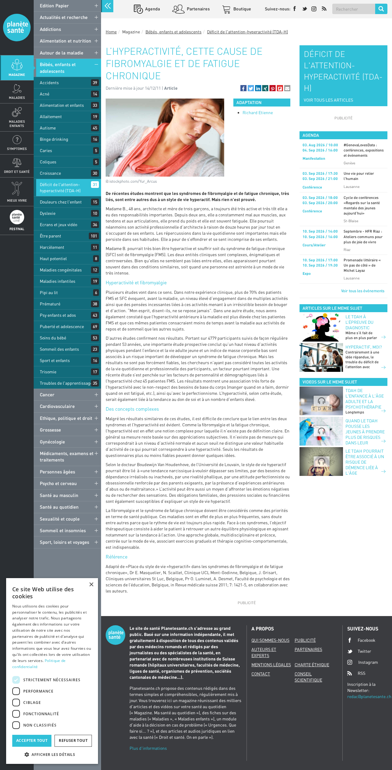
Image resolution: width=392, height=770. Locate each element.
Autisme (48, 127)
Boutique (241, 8)
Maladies (17, 97)
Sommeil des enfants (59, 349)
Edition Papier (54, 5)
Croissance (50, 173)
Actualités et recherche (64, 17)
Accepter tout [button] (31, 740)
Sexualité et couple (60, 518)
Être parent (50, 235)
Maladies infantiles (57, 281)
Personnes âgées (57, 471)
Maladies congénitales (61, 269)
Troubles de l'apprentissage (66, 383)
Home (111, 31)
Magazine (17, 75)
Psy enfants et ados (58, 315)
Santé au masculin (59, 495)
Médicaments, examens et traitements (66, 456)
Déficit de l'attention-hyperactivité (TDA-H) (60, 187)
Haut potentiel (53, 258)
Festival (16, 229)
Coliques (48, 161)
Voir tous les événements (362, 290)
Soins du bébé (53, 337)
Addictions (50, 29)
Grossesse (50, 429)
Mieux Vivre (17, 200)
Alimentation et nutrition (65, 40)
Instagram (368, 662)
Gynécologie (52, 441)
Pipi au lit (49, 292)
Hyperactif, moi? (363, 346)
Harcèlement (52, 247)
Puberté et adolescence (62, 326)
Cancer (47, 394)
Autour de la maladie (61, 52)
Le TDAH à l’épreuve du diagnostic (359, 322)
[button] (243, 88)
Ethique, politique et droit (66, 418)
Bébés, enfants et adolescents (58, 67)
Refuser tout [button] (73, 740)
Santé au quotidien (59, 507)
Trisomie (48, 371)
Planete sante (17, 27)
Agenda (152, 8)
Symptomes (17, 149)
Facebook (366, 640)
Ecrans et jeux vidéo (58, 224)
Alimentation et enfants (62, 105)
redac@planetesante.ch (369, 696)
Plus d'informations (148, 748)
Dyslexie (47, 213)
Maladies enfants (17, 123)
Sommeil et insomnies (63, 530)
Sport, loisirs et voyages (64, 542)
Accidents (49, 82)
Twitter (364, 651)
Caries (46, 150)
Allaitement (51, 116)
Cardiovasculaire (57, 406)
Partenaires (198, 8)
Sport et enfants (55, 360)
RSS (361, 673)
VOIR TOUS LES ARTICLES (328, 100)
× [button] (91, 584)
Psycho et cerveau (58, 483)
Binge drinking (54, 139)
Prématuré (50, 303)
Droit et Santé (17, 172)
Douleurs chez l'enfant (61, 201)
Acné (44, 93)
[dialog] (52, 671)
